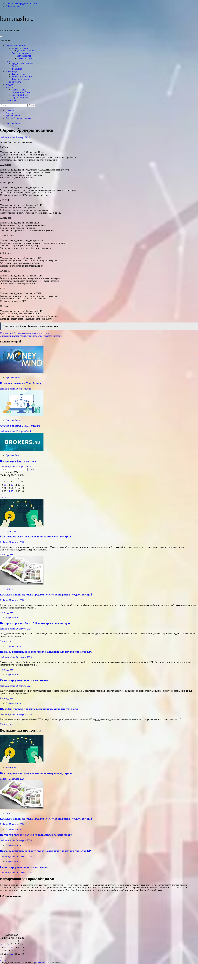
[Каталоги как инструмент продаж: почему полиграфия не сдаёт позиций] (21, 584)
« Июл (3, 497)
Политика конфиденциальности (22, 3)
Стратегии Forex (20, 97)
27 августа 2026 (16, 542)
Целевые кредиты (26, 58)
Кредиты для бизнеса (22, 63)
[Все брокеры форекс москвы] (21, 450)
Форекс (9, 87)
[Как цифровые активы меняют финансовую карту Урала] (21, 526)
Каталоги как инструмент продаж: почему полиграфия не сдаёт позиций (46, 594)
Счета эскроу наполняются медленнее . (24, 680)
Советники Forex (20, 95)
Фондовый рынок (20, 79)
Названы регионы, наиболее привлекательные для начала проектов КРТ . (47, 651)
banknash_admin (8, 137)
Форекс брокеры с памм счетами (20, 425)
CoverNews (40, 962)
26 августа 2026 (24, 628)
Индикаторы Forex (21, 92)
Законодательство (20, 74)
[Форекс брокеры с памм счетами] (21, 415)
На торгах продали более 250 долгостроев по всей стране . (36, 623)
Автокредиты (24, 56)
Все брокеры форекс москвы (18, 460)
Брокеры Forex (19, 89)
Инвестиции (12, 71)
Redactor (4, 542)
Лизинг (15, 66)
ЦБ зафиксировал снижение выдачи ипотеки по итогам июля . (39, 708)
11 (5, 485)
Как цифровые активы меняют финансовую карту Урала (36, 536)
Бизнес (9, 61)
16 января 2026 (23, 388)
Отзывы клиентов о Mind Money (20, 383)
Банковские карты (21, 48)
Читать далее (6, 554)
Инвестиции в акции (22, 76)
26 (8, 491)
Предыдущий (25, 333)
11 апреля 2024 (23, 466)
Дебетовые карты (26, 50)
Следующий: (31, 336)
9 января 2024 (23, 137)
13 (12, 485)
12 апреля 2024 (23, 431)
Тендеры (10, 84)
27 (12, 491)
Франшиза (17, 69)
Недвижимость (13, 82)
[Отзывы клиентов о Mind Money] (21, 372)
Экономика (11, 100)
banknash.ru (17, 18)
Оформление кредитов (23, 53)
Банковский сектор (15, 45)
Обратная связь (13, 6)
